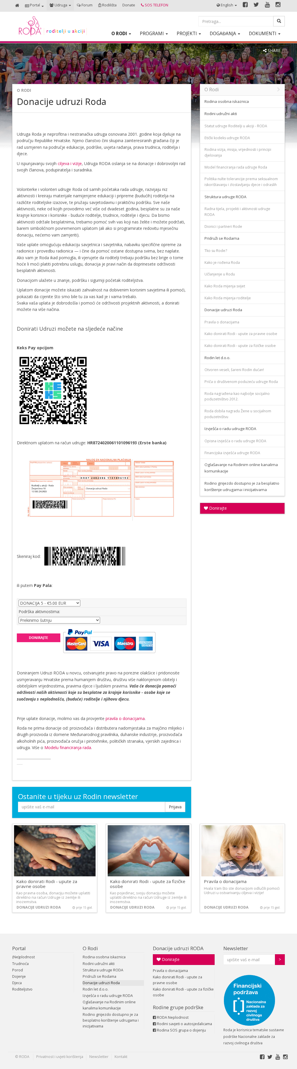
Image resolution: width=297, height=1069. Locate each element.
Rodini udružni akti (220, 113)
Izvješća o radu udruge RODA (230, 428)
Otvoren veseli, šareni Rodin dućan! (234, 369)
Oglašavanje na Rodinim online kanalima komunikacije (241, 468)
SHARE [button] (273, 50)
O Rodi (24, 90)
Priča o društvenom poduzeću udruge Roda (241, 381)
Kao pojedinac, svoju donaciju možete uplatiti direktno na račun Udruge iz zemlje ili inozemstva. (148, 897)
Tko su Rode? (215, 250)
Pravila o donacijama (221, 322)
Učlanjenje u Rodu (219, 274)
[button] (34, 5)
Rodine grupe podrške (178, 1007)
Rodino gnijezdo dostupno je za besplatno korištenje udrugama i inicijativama (241, 486)
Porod (17, 970)
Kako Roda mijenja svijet (224, 286)
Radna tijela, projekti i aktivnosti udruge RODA (237, 211)
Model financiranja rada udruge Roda (235, 167)
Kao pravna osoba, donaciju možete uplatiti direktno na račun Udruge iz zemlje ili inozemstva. (53, 897)
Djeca (17, 982)
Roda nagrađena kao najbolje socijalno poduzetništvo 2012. (237, 396)
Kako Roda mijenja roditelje (227, 298)
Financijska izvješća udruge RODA (232, 452)
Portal (19, 948)
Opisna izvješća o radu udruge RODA (235, 440)
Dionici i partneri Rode (223, 226)
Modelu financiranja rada (67, 747)
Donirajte (217, 508)
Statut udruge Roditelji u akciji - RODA (235, 125)
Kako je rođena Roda (222, 262)
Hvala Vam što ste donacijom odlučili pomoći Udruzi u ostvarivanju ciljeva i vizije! (242, 890)
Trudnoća (20, 963)
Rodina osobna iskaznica (226, 101)
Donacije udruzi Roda (223, 309)
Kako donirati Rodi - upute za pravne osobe (240, 333)
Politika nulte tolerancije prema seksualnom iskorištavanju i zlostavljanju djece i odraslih (241, 181)
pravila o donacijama (125, 718)
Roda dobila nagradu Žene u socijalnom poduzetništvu (237, 414)
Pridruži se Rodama (221, 238)
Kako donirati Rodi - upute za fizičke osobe (240, 345)
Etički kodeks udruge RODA (227, 137)
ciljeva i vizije (70, 163)
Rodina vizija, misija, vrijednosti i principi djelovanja (237, 152)
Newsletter (235, 948)
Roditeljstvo (22, 989)
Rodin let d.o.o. (217, 357)
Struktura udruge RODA (225, 196)
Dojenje (19, 976)
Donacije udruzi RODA (178, 948)
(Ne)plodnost (23, 957)
